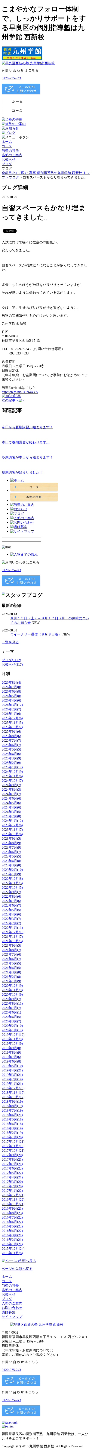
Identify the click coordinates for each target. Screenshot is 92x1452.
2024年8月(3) (11, 789)
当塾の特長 (10, 1285)
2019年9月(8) (11, 1048)
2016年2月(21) (12, 1239)
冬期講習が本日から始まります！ (27, 457)
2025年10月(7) (12, 727)
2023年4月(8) (11, 861)
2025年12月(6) (12, 718)
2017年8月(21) (12, 1159)
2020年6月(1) (11, 1012)
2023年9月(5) (11, 838)
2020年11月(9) (12, 990)
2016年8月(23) (12, 1213)
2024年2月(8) (11, 816)
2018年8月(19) (12, 1106)
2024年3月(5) (11, 812)
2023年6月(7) (11, 852)
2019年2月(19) (12, 1079)
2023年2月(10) (12, 869)
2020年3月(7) (11, 1021)
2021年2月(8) (11, 976)
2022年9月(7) (11, 892)
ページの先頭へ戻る (17, 1269)
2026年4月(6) (11, 700)
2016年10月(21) (13, 1204)
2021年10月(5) (12, 941)
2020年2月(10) (12, 1026)
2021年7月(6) (11, 954)
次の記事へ (10, 400)
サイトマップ (12, 1316)
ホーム (7, 141)
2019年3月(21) (12, 1075)
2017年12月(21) (13, 1141)
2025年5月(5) (11, 749)
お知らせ (8, 159)
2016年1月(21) (12, 1244)
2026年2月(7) (11, 709)
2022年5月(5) (11, 910)
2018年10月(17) (13, 1097)
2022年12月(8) (12, 878)
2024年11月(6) (12, 776)
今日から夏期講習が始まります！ (27, 427)
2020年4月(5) (11, 1017)
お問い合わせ (12, 1308)
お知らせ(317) (12, 664)
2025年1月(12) (12, 767)
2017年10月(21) (13, 1150)
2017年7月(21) (12, 1164)
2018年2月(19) (12, 1132)
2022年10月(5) (12, 887)
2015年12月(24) (13, 1248)
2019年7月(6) (11, 1057)
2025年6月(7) (11, 745)
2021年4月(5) (11, 968)
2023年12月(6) (12, 825)
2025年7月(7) (11, 740)
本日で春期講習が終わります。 (26, 442)
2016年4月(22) (12, 1231)
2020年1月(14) (12, 1030)
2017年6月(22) (12, 1168)
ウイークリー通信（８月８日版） (36, 634)
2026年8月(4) (11, 682)
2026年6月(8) (11, 691)
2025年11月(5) (12, 722)
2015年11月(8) (12, 1253)
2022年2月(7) (11, 923)
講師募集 (8, 1312)
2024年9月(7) (11, 785)
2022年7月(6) (11, 901)
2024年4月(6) (11, 807)
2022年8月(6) (11, 896)
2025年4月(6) (11, 754)
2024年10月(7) (12, 780)
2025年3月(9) (11, 758)
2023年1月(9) (11, 874)
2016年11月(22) (13, 1199)
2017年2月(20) (12, 1186)
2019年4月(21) (12, 1070)
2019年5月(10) (12, 1066)
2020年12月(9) (12, 985)
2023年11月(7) (12, 829)
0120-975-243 (11, 78)
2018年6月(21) (12, 1115)
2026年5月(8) (11, 696)
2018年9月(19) (12, 1101)
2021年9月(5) (11, 945)
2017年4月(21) (12, 1177)
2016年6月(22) (12, 1222)
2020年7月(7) (11, 1008)
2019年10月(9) (12, 1043)
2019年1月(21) (12, 1083)
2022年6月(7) (11, 905)
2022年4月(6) (11, 914)
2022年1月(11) (12, 927)
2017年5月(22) (12, 1173)
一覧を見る (10, 642)
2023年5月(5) (11, 856)
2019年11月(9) (12, 1039)
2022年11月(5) (12, 883)
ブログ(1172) (11, 660)
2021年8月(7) (11, 950)
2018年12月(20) (13, 1088)
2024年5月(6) (11, 803)
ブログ (7, 164)
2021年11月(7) (12, 936)
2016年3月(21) (12, 1235)
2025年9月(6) (11, 731)
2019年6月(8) (11, 1061)
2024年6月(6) (11, 798)
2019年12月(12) (13, 1034)
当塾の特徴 (10, 150)
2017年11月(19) (13, 1146)
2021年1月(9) (11, 981)
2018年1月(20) (12, 1137)
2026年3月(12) (12, 705)
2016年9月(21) (12, 1208)
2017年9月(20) (12, 1155)
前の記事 (14, 396)
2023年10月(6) (12, 834)
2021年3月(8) (11, 972)
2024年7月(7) (11, 794)
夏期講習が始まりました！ (22, 472)
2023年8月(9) (11, 843)
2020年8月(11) (12, 1003)
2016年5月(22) (12, 1226)
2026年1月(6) (11, 713)
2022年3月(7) (11, 919)
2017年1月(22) (12, 1190)
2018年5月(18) (12, 1119)
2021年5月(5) (11, 963)
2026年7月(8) (11, 687)
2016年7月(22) (12, 1217)
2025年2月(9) (11, 763)
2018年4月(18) (12, 1124)
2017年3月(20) (12, 1182)
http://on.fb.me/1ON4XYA (20, 392)
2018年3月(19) (12, 1128)
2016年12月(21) (13, 1195)
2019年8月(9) (11, 1052)
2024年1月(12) (12, 820)
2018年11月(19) (13, 1092)
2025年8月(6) (11, 736)
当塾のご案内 (12, 155)
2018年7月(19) (12, 1110)
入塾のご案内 (12, 1303)
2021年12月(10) (13, 932)
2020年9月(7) (11, 999)
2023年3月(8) (11, 865)
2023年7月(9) (11, 847)
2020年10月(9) (12, 994)
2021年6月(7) (11, 959)
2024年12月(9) (12, 771)
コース (7, 146)
